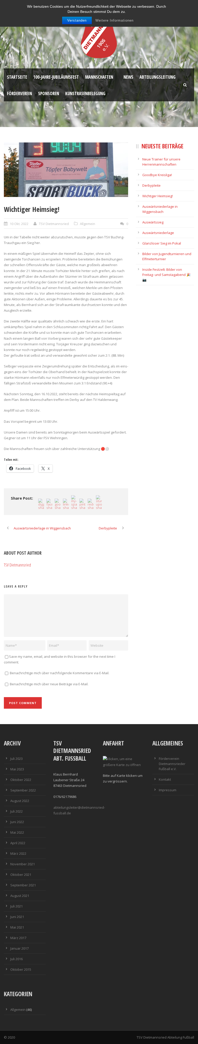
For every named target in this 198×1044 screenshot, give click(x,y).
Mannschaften (99, 77)
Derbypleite (151, 185)
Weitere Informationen (114, 20)
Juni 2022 (17, 822)
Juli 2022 (16, 811)
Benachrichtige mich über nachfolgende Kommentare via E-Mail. (59, 673)
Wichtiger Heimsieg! (157, 196)
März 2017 (18, 937)
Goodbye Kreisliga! (157, 175)
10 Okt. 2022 (19, 223)
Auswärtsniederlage (158, 232)
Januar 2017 (19, 948)
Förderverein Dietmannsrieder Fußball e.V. (172, 763)
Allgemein (87, 223)
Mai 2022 (17, 832)
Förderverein (19, 93)
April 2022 (17, 843)
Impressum (167, 790)
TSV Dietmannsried (54, 223)
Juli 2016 (16, 959)
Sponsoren (48, 93)
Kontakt (165, 779)
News (128, 77)
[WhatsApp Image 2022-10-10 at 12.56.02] (66, 169)
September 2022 (23, 790)
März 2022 (18, 853)
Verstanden (77, 20)
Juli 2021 (16, 906)
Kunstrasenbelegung (85, 93)
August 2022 (19, 800)
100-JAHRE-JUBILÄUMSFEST (56, 77)
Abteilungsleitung (157, 77)
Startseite (17, 77)
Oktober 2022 (20, 779)
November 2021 (22, 864)
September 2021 (23, 885)
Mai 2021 (17, 927)
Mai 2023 (17, 769)
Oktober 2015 (20, 969)
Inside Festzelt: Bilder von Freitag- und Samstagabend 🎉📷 (166, 274)
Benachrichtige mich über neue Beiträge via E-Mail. (49, 684)
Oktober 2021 (20, 874)
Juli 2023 (16, 758)
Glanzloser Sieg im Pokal (161, 243)
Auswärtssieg (152, 222)
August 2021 (19, 895)
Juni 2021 (17, 916)
